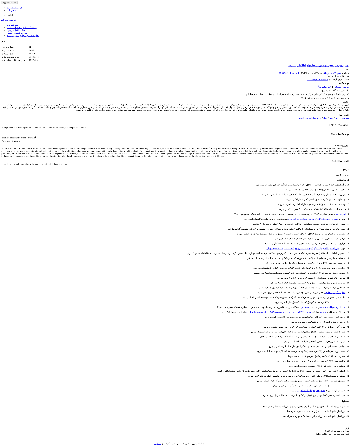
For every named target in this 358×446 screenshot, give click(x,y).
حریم (331, 118)
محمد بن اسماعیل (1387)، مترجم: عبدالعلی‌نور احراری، (313, 219)
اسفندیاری (304, 307)
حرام (325, 118)
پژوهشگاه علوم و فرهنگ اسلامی (22, 27)
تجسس (345, 118)
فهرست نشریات (14, 7)
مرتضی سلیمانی (341, 87)
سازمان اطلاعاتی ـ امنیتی (310, 118)
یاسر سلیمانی (325, 87)
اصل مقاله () (289, 73)
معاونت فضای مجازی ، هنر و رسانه (23, 35)
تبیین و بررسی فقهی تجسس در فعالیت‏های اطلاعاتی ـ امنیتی (318, 65)
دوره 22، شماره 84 (332, 73)
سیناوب (157, 443)
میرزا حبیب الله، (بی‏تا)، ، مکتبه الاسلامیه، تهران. (302, 248)
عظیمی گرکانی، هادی (335, 292)
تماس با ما (11, 10)
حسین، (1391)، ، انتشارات (278, 312)
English (10, 15)
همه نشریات (12, 25)
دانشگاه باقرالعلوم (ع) (17, 30)
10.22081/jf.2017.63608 (317, 79)
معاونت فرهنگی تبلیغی (17, 33)
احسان (323, 312)
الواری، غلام (341, 214)
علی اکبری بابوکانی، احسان (332, 307)
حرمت (338, 118)
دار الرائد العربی (304, 390)
